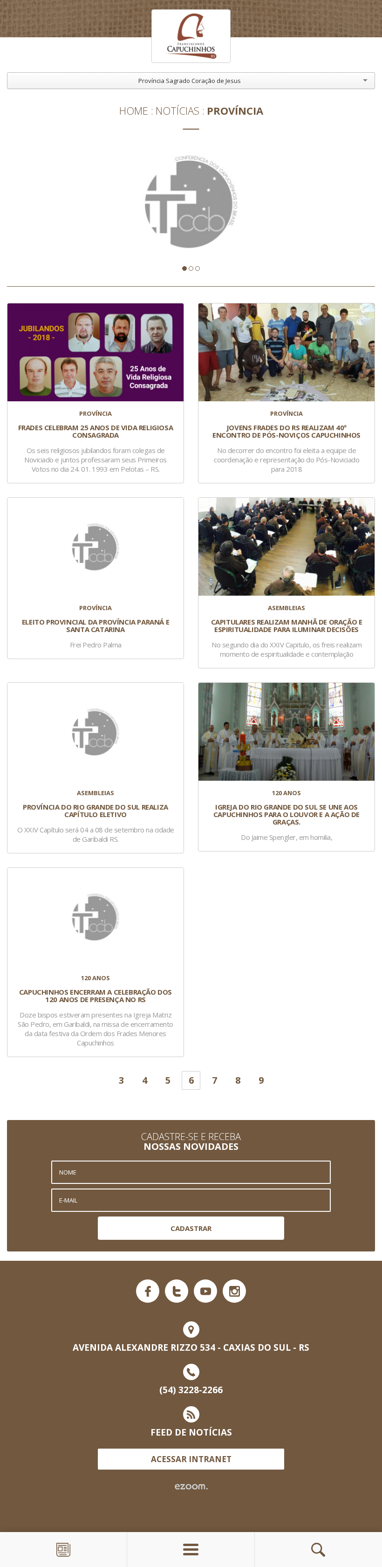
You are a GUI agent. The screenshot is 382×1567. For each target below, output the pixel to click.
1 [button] (184, 268)
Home (133, 110)
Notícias (177, 110)
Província (235, 110)
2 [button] (191, 268)
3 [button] (197, 268)
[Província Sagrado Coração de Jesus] (191, 36)
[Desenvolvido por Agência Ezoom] (191, 1487)
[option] (191, 202)
